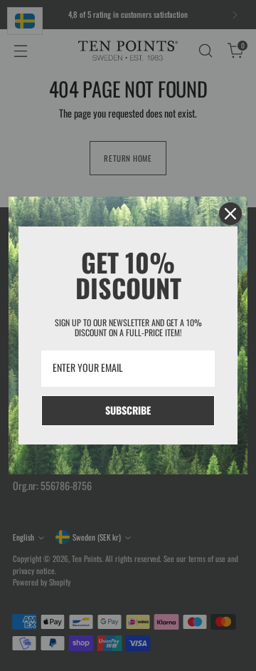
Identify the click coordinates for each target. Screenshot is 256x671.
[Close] (230, 214)
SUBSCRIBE (128, 409)
